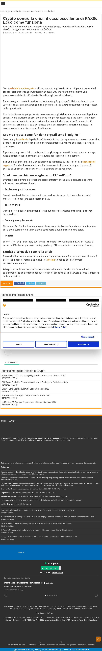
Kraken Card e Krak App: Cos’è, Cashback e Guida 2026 (26, 395)
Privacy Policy (59, 327)
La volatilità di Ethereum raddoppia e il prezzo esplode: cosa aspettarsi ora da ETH (36, 523)
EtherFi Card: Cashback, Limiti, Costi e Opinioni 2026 (25, 389)
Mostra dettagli (87, 337)
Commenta (50, 33)
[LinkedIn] (51, 641)
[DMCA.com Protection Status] (51, 630)
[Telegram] (62, 641)
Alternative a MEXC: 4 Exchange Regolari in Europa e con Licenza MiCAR (34, 375)
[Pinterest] (48, 641)
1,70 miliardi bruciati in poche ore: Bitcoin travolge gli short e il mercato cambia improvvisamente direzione (47, 517)
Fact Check (41, 645)
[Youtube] (53, 641)
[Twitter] (45, 641)
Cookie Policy (81, 645)
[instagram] (56, 641)
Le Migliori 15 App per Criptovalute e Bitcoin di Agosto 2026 (29, 402)
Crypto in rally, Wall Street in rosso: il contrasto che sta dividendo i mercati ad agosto (37, 510)
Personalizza (49, 344)
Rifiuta (19, 344)
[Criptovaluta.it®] (51, 3)
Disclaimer (91, 645)
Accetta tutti (83, 344)
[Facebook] (42, 641)
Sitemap (62, 645)
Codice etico (32, 645)
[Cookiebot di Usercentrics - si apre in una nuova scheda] (88, 305)
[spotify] (59, 641)
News (39, 33)
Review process (52, 645)
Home (2, 11)
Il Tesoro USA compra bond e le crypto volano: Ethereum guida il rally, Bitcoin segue (37, 530)
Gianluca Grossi (10, 33)
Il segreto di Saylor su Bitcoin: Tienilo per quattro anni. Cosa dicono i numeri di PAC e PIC (39, 536)
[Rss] (40, 641)
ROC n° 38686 (27, 620)
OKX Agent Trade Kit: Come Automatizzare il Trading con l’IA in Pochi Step (35, 382)
